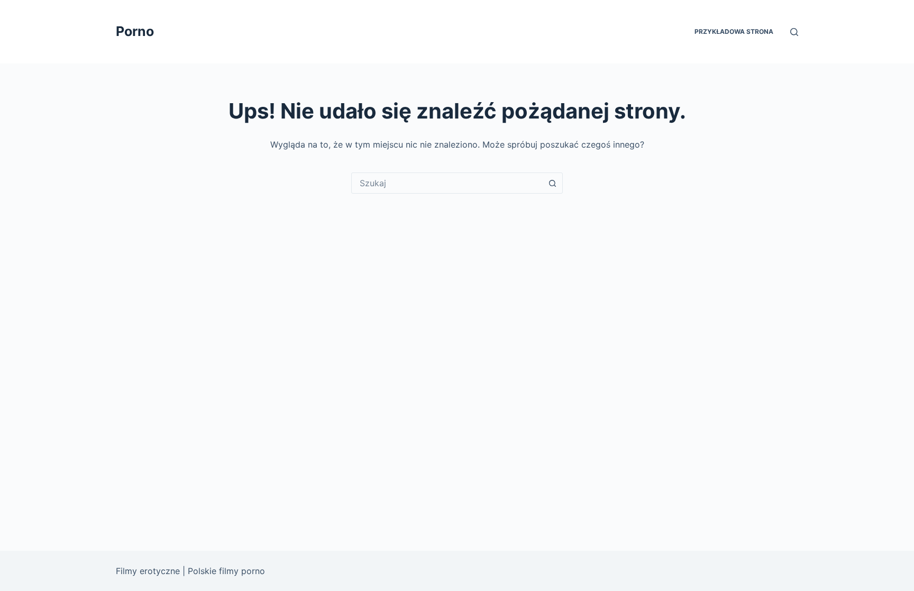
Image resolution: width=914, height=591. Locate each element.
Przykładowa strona (733, 31)
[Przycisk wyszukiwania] (552, 183)
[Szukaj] (794, 32)
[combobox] (447, 183)
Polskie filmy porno (226, 571)
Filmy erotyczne (148, 571)
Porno (135, 31)
